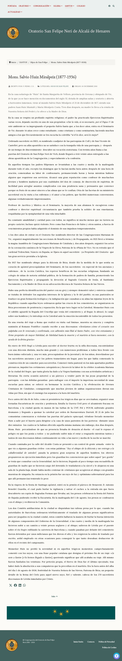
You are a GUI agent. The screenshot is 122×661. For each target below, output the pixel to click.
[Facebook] (109, 6)
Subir (53, 596)
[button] (10, 585)
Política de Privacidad (106, 641)
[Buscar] (113, 6)
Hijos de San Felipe (60, 86)
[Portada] (13, 32)
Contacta (90, 641)
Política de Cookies (109, 647)
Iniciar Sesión (78, 641)
